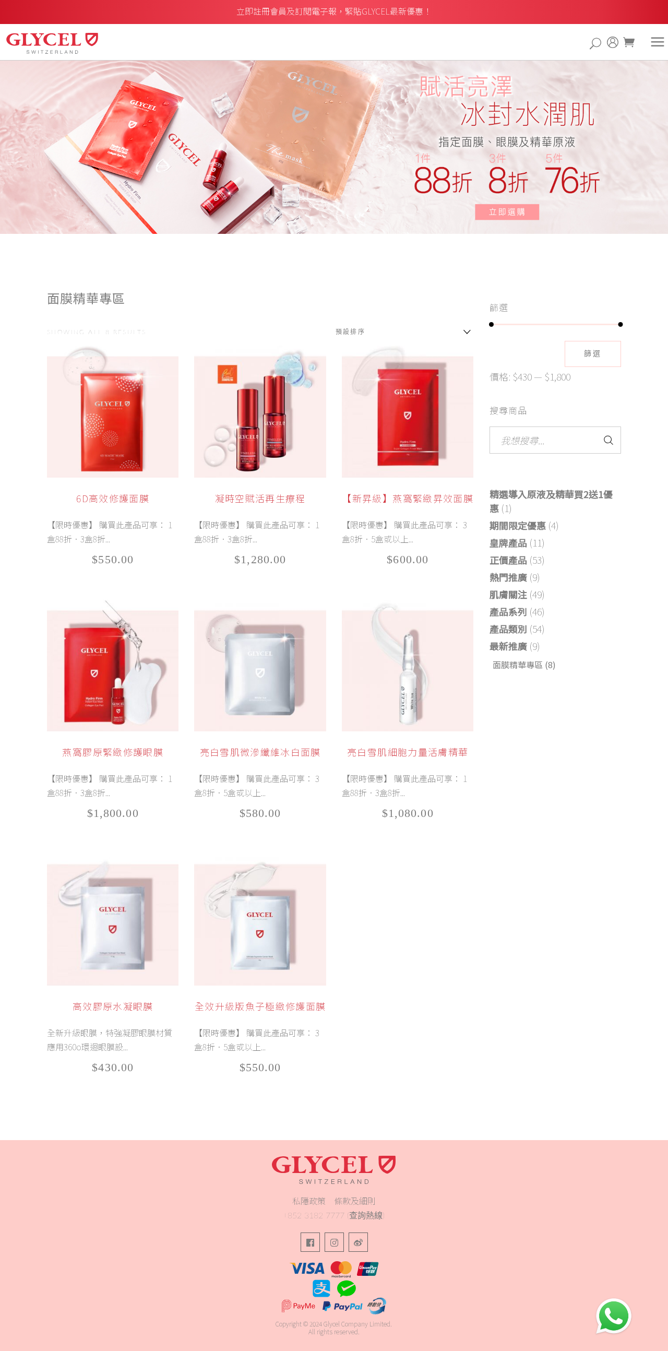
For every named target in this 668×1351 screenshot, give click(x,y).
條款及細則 (355, 1200)
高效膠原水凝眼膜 (113, 1006)
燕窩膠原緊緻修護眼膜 (112, 752)
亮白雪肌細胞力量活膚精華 (407, 752)
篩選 (593, 354)
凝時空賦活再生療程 (260, 498)
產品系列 (508, 611)
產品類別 (508, 628)
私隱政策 (309, 1200)
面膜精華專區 (518, 664)
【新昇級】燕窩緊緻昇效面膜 (407, 498)
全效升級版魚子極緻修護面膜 (260, 1006)
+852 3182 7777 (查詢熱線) (334, 1216)
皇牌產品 (508, 542)
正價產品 (508, 559)
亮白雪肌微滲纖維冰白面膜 (260, 752)
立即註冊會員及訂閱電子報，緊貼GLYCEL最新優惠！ (334, 11)
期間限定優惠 (518, 525)
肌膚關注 (508, 594)
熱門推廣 (508, 577)
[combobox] (401, 332)
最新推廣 (508, 646)
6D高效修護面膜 (112, 498)
